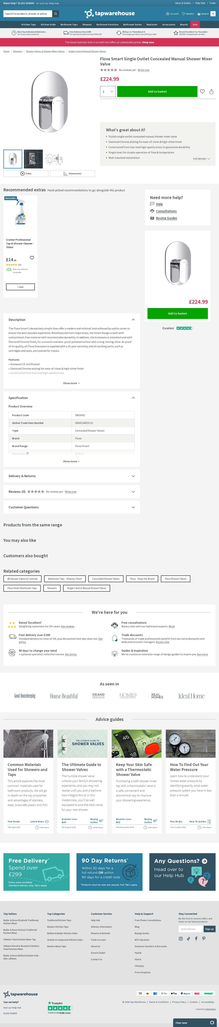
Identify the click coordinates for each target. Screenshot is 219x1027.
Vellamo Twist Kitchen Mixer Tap (19, 939)
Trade (212, 3)
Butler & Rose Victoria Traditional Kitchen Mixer (20, 931)
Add (26, 287)
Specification (18, 398)
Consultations (166, 211)
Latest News (39, 822)
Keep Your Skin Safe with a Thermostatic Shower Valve (134, 769)
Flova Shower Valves (175, 578)
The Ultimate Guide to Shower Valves (81, 767)
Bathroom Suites (132, 24)
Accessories (168, 24)
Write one (143, 70)
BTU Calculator (142, 939)
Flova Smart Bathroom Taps (22, 588)
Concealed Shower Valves (106, 578)
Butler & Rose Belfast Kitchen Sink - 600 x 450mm (21, 957)
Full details (199, 158)
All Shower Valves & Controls (22, 578)
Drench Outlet (98, 952)
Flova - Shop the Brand (142, 578)
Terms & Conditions (159, 1002)
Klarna (138, 959)
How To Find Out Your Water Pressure (189, 767)
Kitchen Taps (29, 24)
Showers (87, 24)
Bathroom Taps (69, 24)
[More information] (27, 453)
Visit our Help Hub (12, 1007)
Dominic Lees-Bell (70, 821)
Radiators (152, 24)
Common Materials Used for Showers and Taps (27, 769)
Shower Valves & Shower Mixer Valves (45, 51)
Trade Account (98, 939)
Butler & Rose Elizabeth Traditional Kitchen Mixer (20, 922)
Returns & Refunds (100, 933)
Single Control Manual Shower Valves (87, 51)
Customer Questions (24, 507)
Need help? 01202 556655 (31, 3)
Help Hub (200, 3)
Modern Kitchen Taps (58, 926)
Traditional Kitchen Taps (59, 920)
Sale (195, 24)
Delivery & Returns (22, 476)
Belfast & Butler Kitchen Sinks (62, 933)
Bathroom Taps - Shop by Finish (65, 578)
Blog (137, 926)
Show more (70, 382)
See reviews (67, 626)
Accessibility (207, 1002)
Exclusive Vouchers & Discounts (151, 946)
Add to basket (170, 91)
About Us (95, 946)
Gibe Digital (210, 1009)
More (172, 626)
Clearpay (139, 965)
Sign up (209, 929)
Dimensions (82, 174)
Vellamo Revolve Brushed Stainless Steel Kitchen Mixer (21, 947)
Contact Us (96, 959)
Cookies (194, 1002)
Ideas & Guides (183, 3)
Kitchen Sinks (48, 24)
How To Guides (200, 822)
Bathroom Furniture (107, 24)
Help (159, 204)
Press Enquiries (143, 972)
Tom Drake (14, 821)
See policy (71, 654)
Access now (162, 642)
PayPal (138, 952)
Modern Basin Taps (56, 946)
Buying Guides (166, 218)
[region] (71, 249)
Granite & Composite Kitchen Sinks (65, 939)
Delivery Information (101, 926)
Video (36, 174)
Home (6, 51)
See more (202, 654)
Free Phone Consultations (148, 920)
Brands (184, 24)
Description (17, 319)
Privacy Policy (179, 1002)
